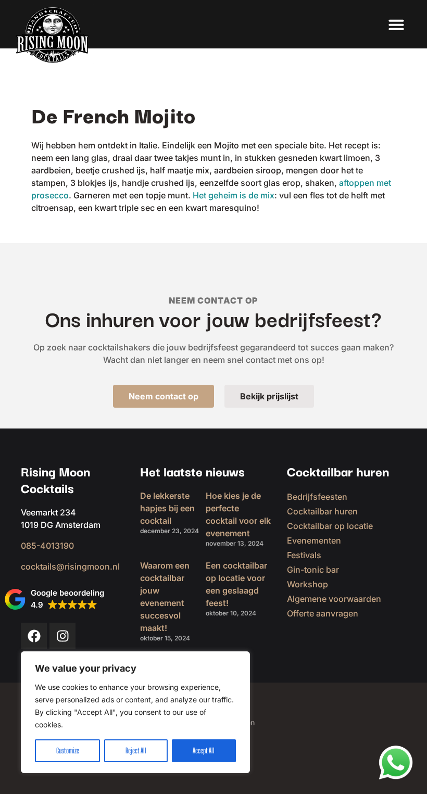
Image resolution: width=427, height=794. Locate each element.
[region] (135, 712)
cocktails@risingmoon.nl (70, 566)
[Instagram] (62, 636)
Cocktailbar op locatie (330, 526)
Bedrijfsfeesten (317, 496)
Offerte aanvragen (322, 613)
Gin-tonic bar (313, 569)
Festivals (304, 555)
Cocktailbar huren (322, 511)
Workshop (307, 584)
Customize (67, 750)
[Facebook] (34, 636)
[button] (396, 24)
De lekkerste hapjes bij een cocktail (167, 508)
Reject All (135, 750)
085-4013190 (47, 545)
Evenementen (314, 540)
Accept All (204, 750)
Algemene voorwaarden (334, 599)
